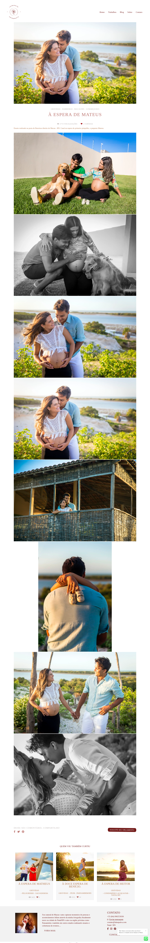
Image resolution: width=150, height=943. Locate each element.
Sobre (129, 12)
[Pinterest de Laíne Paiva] (115, 929)
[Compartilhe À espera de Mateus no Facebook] (14, 831)
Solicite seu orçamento (122, 830)
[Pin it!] (81, 209)
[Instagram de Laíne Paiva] (111, 929)
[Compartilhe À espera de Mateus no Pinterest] (23, 831)
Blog (122, 12)
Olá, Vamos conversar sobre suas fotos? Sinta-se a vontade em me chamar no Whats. (131, 931)
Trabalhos (112, 12)
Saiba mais (49, 930)
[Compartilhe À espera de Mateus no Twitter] (18, 831)
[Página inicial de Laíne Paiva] (14, 12)
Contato (139, 12)
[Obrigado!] (68, 209)
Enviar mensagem (116, 919)
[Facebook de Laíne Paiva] (108, 929)
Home (102, 12)
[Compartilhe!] (75, 209)
